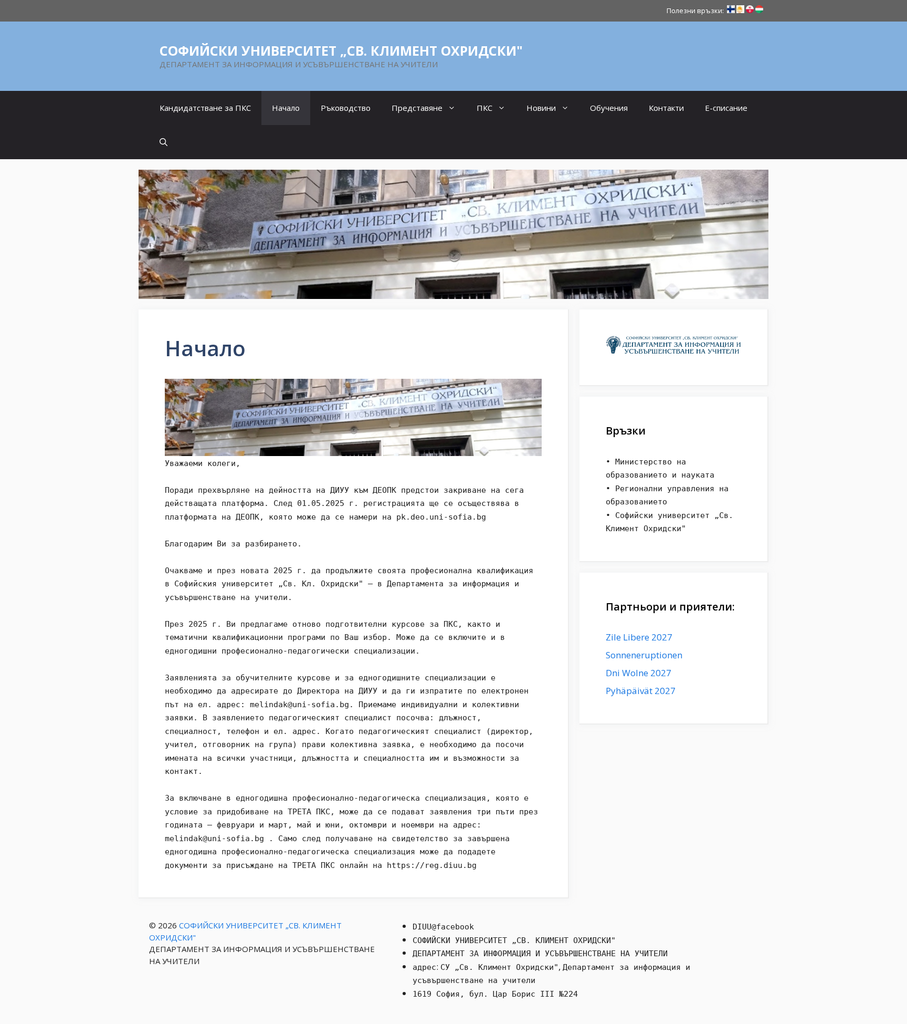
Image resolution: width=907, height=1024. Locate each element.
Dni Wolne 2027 (638, 673)
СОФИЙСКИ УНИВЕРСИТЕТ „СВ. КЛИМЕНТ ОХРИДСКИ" (341, 50)
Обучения (609, 107)
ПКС (484, 107)
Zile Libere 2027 (639, 637)
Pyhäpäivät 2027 (641, 691)
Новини (541, 107)
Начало (286, 107)
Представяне (417, 107)
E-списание (726, 107)
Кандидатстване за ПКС (205, 107)
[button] (163, 142)
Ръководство (346, 107)
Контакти (666, 107)
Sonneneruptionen (644, 655)
